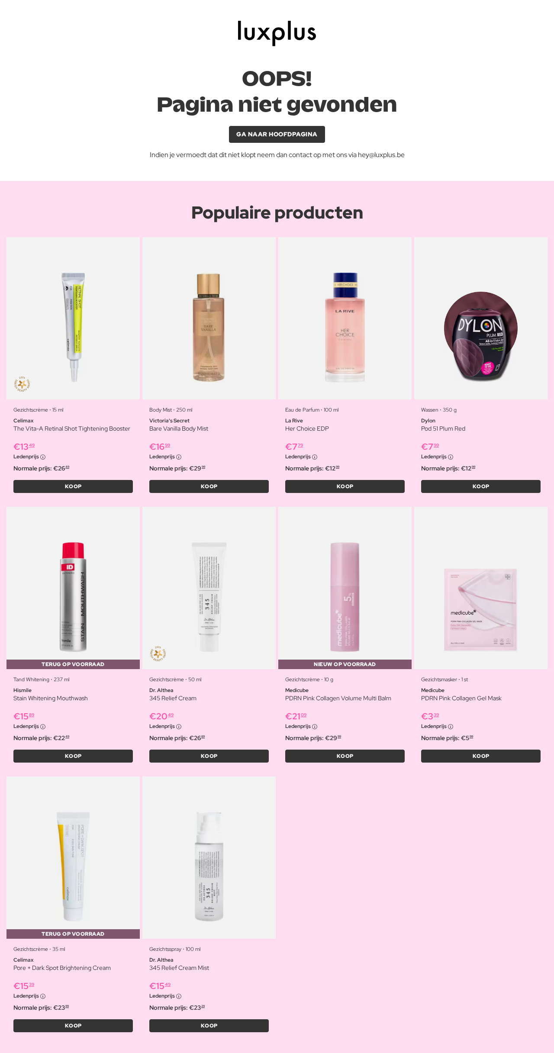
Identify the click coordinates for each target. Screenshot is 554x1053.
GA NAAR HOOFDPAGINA (277, 134)
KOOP (73, 486)
